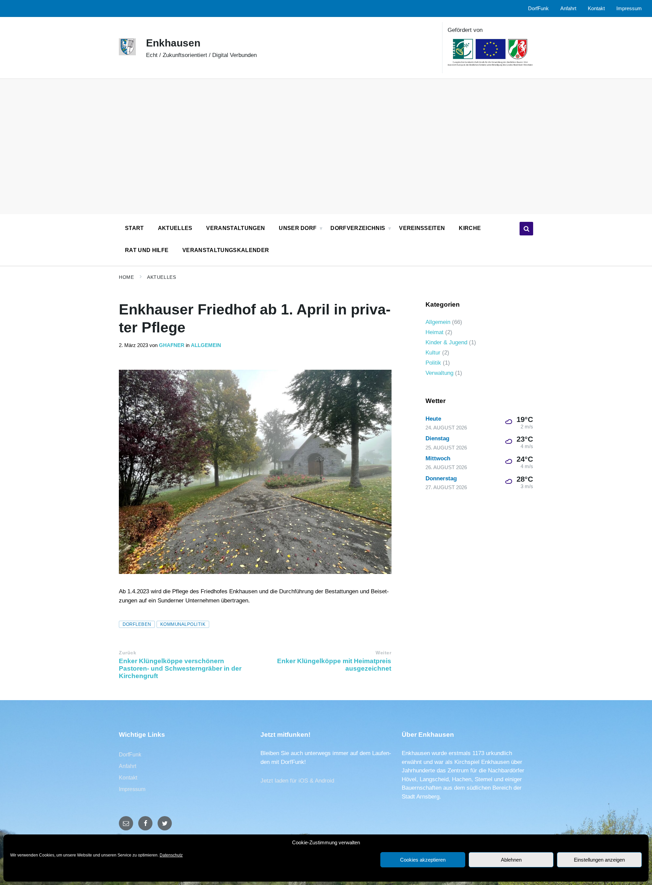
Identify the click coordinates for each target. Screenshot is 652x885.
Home (126, 277)
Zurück (127, 652)
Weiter (383, 652)
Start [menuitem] (134, 228)
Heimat (434, 332)
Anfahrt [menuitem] (568, 8)
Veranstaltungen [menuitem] (235, 228)
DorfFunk (130, 754)
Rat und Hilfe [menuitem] (146, 250)
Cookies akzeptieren (423, 860)
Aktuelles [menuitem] (175, 228)
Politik (433, 363)
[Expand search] (526, 228)
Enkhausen (173, 43)
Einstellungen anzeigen (599, 860)
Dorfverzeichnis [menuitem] (357, 228)
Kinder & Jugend (446, 342)
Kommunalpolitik (183, 624)
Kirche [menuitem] (470, 228)
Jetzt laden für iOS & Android (297, 780)
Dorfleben (137, 624)
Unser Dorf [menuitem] (297, 228)
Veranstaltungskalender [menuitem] (225, 250)
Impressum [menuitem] (629, 8)
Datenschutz (171, 855)
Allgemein (206, 345)
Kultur (432, 352)
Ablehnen (511, 860)
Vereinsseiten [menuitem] (422, 228)
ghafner (171, 345)
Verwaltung (439, 373)
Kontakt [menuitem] (596, 8)
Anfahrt (127, 766)
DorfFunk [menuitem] (538, 8)
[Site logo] (127, 53)
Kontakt (128, 778)
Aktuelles (161, 277)
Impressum (132, 789)
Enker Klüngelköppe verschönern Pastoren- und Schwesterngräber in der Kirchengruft (180, 668)
